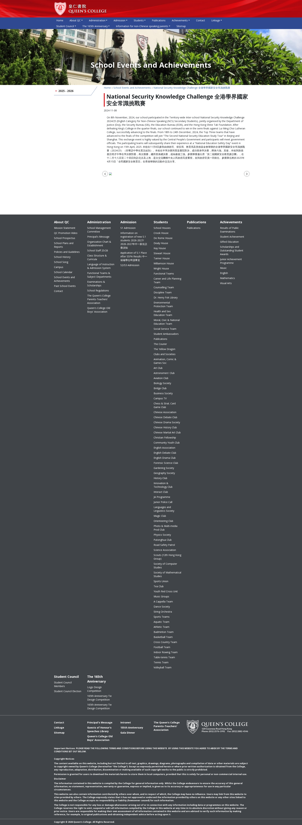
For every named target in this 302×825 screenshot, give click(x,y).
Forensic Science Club (166, 463)
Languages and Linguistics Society (164, 508)
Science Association (165, 550)
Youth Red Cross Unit (166, 591)
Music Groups (161, 596)
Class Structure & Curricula (97, 257)
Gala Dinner (127, 732)
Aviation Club (161, 378)
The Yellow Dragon (164, 349)
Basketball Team (163, 637)
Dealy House (161, 243)
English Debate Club (165, 452)
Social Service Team (165, 328)
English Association (164, 447)
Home (59, 20)
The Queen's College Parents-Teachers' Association (99, 299)
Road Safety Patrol (164, 545)
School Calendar (63, 272)
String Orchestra (163, 611)
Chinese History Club (165, 427)
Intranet (125, 722)
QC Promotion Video (65, 233)
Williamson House (164, 263)
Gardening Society (164, 468)
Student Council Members (63, 684)
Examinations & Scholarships (96, 283)
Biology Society (162, 383)
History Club (160, 478)
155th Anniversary (131, 727)
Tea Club (159, 586)
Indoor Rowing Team (166, 652)
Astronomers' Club (164, 373)
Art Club (158, 368)
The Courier (160, 344)
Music (223, 268)
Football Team (162, 647)
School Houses (162, 228)
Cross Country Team (165, 642)
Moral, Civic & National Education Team (167, 321)
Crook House (161, 233)
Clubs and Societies (164, 354)
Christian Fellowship (165, 437)
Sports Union (161, 581)
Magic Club (160, 515)
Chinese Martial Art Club (167, 432)
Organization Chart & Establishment (99, 243)
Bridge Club (160, 388)
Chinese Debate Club (165, 417)
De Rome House (163, 238)
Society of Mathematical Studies (167, 574)
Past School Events (65, 286)
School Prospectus (64, 238)
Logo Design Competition (94, 688)
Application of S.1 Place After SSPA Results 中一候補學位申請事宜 (133, 256)
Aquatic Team (161, 621)
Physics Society (162, 534)
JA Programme (162, 497)
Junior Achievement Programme (231, 261)
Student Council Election (67, 691)
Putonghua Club (163, 539)
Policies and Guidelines (67, 251)
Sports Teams (162, 616)
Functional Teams (164, 273)
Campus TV (160, 398)
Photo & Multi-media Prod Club (165, 527)
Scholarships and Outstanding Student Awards (231, 250)
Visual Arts (226, 283)
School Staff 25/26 (97, 250)
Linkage (59, 727)
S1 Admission (128, 228)
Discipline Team (163, 292)
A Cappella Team (163, 601)
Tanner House (162, 258)
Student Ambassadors (166, 333)
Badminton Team (164, 632)
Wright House (161, 268)
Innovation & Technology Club (163, 484)
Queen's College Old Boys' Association (98, 309)
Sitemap (181, 26)
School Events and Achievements (132, 87)
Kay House (160, 248)
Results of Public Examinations (229, 229)
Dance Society (162, 606)
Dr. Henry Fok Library (166, 297)
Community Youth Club (167, 442)
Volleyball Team (162, 667)
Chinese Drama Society (167, 422)
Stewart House (162, 253)
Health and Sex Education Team (163, 313)
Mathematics (227, 278)
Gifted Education (229, 241)
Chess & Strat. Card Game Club (165, 405)
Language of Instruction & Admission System (100, 266)
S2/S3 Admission (129, 265)
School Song (61, 262)
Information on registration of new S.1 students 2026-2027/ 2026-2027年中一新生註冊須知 (133, 240)
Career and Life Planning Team (167, 280)
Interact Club (161, 492)
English (224, 273)
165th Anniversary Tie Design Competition (99, 697)
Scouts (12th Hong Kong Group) (167, 556)
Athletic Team (161, 626)
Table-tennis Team (164, 657)
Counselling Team (164, 287)
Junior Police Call (163, 502)
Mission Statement (64, 228)
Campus (58, 267)
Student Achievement (232, 236)
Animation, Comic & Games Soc (165, 361)
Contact (200, 20)
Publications (159, 20)
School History (62, 257)
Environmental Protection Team (163, 304)
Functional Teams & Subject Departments (99, 274)
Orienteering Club (163, 521)
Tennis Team (161, 662)
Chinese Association (165, 412)
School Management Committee (99, 229)
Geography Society (164, 473)
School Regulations (98, 290)
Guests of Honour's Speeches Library (99, 729)
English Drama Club (165, 457)
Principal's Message (98, 236)
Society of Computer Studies (165, 565)
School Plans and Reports (63, 244)
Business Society (163, 393)
